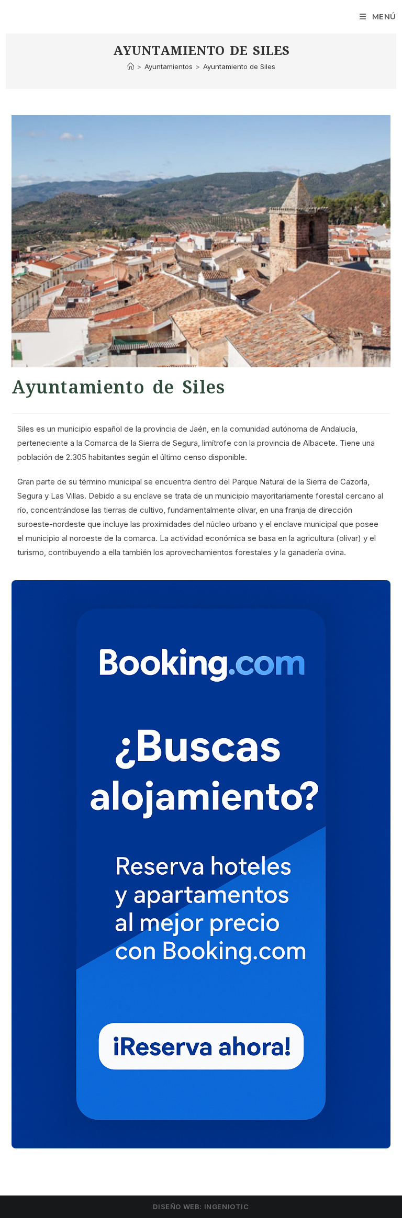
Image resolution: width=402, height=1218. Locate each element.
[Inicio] (130, 66)
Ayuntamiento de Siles (239, 66)
